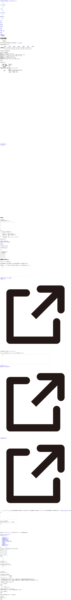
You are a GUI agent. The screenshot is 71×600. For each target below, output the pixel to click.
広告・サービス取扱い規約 (7, 541)
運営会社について (5, 544)
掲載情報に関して (5, 539)
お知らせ (3, 543)
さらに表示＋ (20, 42)
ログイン (2, 596)
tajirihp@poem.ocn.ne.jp (4, 245)
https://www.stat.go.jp (64, 510)
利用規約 (3, 542)
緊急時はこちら (5, 545)
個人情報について (5, 538)
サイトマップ (4, 537)
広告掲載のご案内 (5, 540)
